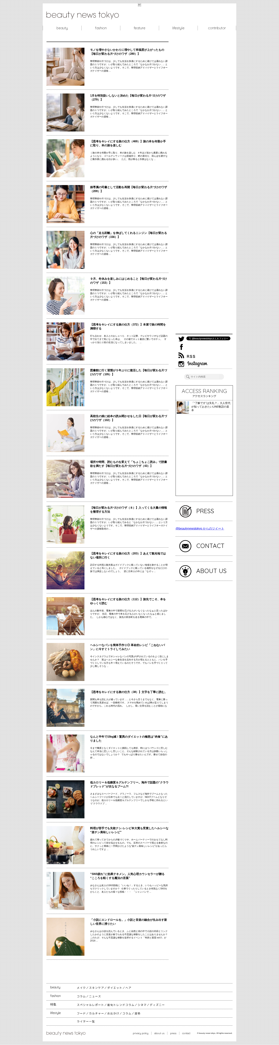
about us (159, 1033)
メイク (81, 988)
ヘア (128, 988)
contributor (217, 28)
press (173, 1033)
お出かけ (113, 1013)
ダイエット (114, 988)
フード (81, 1013)
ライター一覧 (86, 1021)
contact (186, 1033)
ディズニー (157, 1005)
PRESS (205, 511)
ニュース (95, 996)
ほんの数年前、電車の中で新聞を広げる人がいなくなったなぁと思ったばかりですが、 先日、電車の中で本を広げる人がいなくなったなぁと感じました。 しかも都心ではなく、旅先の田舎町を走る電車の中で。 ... (129, 613)
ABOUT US (211, 571)
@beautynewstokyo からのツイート (200, 528)
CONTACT (210, 545)
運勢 (138, 1013)
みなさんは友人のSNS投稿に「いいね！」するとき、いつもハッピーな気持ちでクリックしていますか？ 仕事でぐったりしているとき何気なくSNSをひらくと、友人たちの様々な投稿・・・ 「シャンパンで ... (129, 888)
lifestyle (178, 28)
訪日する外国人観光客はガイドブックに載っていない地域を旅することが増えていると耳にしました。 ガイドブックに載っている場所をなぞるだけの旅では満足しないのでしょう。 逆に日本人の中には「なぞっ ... (129, 568)
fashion (101, 28)
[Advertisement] (204, 187)
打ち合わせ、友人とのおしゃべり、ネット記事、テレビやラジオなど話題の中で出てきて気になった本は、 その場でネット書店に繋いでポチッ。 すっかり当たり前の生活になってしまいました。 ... (129, 339)
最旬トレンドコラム (121, 1005)
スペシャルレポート (90, 1005)
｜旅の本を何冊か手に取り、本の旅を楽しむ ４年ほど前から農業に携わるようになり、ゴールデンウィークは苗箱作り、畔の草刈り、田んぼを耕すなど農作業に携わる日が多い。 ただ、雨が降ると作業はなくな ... (129, 156)
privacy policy (140, 1033)
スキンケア (96, 988)
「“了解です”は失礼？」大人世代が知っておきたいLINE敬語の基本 (210, 406)
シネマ (142, 1005)
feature (139, 28)
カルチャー (96, 1013)
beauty (62, 28)
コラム (81, 996)
